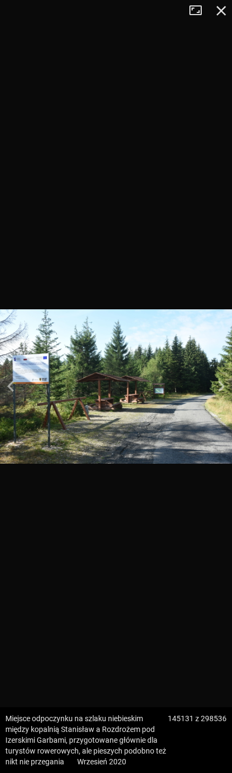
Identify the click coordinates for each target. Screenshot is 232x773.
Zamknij (221, 11)
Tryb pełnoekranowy (199, 11)
